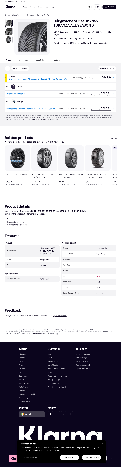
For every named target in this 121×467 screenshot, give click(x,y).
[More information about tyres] (7, 86)
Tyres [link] (39, 15)
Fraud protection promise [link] (57, 376)
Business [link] (81, 348)
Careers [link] (22, 358)
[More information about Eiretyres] (7, 101)
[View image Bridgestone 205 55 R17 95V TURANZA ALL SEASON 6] (9, 23)
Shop (40, 7)
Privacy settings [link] (54, 380)
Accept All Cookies (91, 457)
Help (52, 7)
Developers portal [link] (83, 365)
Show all (113, 138)
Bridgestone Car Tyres (17, 225)
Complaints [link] (52, 372)
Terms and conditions (39, 119)
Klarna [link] (7, 15)
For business (21, 2)
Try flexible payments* (98, 43)
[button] (97, 7)
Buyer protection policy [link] (56, 369)
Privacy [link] (22, 369)
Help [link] (49, 354)
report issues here (60, 316)
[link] (50, 414)
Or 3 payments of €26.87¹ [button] (67, 184)
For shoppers (9, 2)
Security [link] (22, 372)
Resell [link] (21, 380)
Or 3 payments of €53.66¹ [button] (94, 184)
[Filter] (7, 68)
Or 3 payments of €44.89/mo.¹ (102, 79)
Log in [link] (50, 358)
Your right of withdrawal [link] (57, 387)
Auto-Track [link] (23, 387)
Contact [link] (22, 391)
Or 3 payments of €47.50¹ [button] (40, 184)
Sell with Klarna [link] (82, 361)
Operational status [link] (83, 369)
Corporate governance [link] (27, 398)
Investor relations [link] (25, 402)
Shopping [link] (15, 15)
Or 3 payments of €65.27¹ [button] (14, 184)
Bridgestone (44, 260)
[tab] (8, 60)
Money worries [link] (53, 383)
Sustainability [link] (24, 376)
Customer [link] (54, 348)
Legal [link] (21, 361)
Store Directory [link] (53, 365)
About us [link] (22, 354)
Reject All (69, 457)
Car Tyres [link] (47, 15)
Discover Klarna (29, 7)
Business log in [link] (81, 358)
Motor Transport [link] (28, 15)
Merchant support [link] (83, 354)
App (46, 7)
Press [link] (21, 365)
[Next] (113, 165)
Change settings (29, 457)
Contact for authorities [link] (27, 394)
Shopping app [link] (53, 361)
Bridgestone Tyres (15, 222)
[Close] (102, 443)
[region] (61, 451)
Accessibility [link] (24, 383)
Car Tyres (88, 38)
